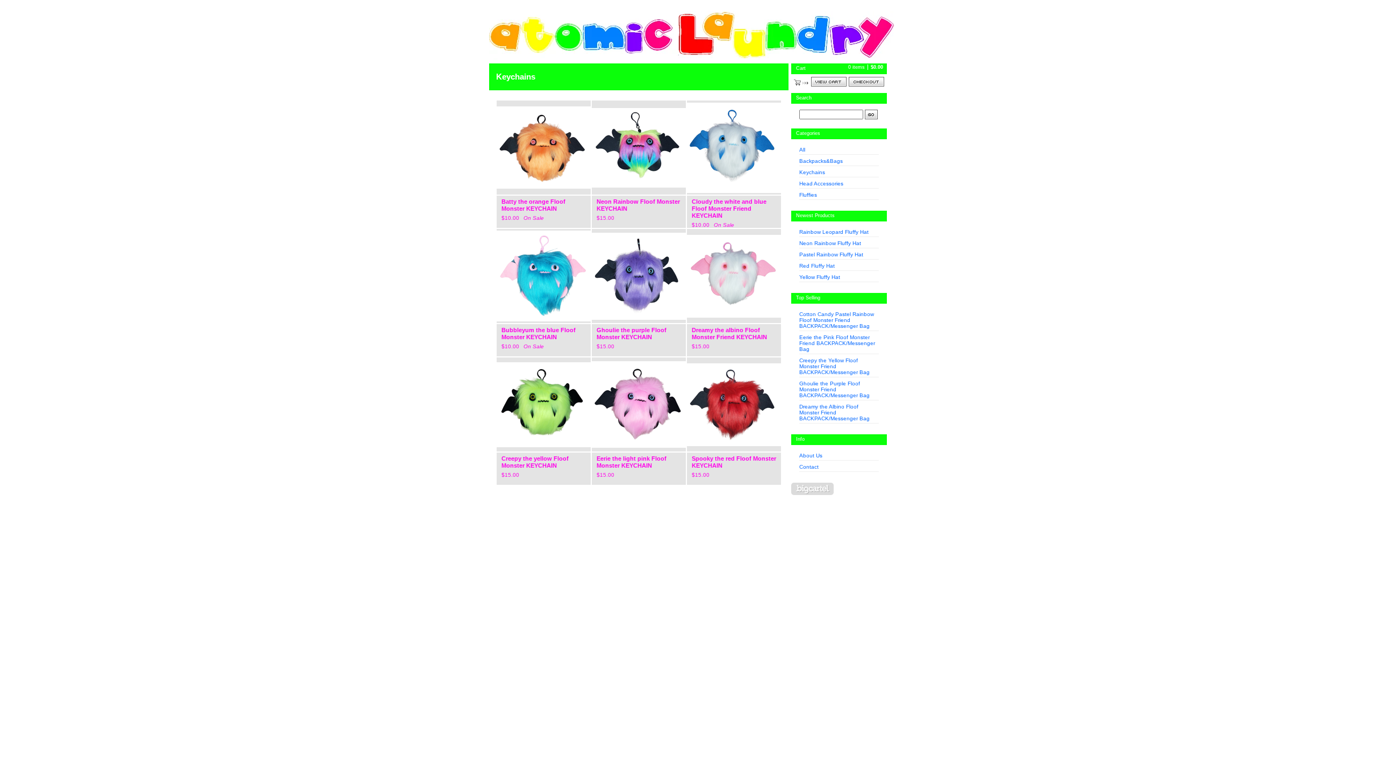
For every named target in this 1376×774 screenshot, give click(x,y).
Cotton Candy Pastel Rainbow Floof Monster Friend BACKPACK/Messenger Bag (836, 320)
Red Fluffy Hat (817, 266)
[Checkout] (866, 82)
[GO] (871, 114)
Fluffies (808, 195)
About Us (810, 455)
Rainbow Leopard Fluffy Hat (834, 232)
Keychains (812, 172)
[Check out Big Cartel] (812, 489)
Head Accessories (821, 184)
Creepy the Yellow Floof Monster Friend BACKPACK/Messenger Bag (834, 366)
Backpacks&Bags (821, 161)
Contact (809, 467)
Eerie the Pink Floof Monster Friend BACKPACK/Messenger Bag (837, 343)
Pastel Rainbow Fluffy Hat (831, 254)
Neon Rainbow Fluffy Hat (830, 243)
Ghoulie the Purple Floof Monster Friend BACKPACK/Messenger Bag (834, 389)
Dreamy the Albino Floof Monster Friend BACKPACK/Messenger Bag (834, 412)
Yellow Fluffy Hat (819, 277)
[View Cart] (829, 82)
